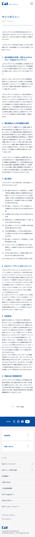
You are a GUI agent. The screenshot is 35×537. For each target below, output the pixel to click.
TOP (3, 21)
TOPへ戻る (20, 406)
